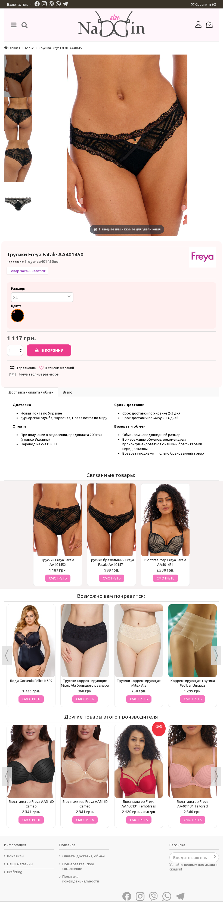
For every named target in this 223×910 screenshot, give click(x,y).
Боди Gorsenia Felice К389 (31, 681)
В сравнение (26, 368)
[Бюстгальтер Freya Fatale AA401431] (165, 519)
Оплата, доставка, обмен (83, 856)
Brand (67, 392)
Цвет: (16, 306)
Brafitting (14, 872)
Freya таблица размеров (38, 374)
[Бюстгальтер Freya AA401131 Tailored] (192, 761)
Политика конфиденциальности (80, 879)
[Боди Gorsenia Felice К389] (31, 640)
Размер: (18, 288)
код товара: (15, 261)
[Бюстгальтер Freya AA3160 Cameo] (31, 761)
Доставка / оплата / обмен (31, 392)
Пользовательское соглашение (78, 866)
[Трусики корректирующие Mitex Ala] (138, 640)
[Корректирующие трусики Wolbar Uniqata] (192, 640)
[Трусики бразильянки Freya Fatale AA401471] (111, 519)
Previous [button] (7, 655)
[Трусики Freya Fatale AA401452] (57, 519)
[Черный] (17, 316)
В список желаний (59, 368)
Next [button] (216, 655)
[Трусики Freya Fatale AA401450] (18, 76)
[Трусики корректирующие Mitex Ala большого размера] (85, 640)
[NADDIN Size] (111, 24)
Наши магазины (20, 864)
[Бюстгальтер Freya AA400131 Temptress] (138, 761)
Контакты (15, 856)
